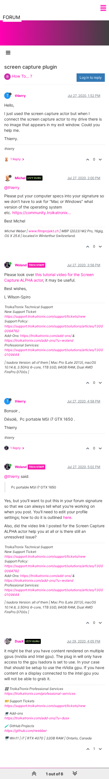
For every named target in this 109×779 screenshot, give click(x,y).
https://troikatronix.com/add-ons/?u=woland (38, 340)
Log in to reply (91, 77)
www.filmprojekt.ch (44, 231)
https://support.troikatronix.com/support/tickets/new (45, 316)
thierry (20, 96)
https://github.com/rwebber (25, 730)
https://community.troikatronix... (41, 212)
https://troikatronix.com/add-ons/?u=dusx (36, 718)
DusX (19, 641)
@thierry (12, 187)
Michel (20, 178)
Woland (21, 265)
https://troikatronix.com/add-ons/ (46, 336)
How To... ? (22, 76)
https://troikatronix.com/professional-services (39, 693)
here (67, 517)
